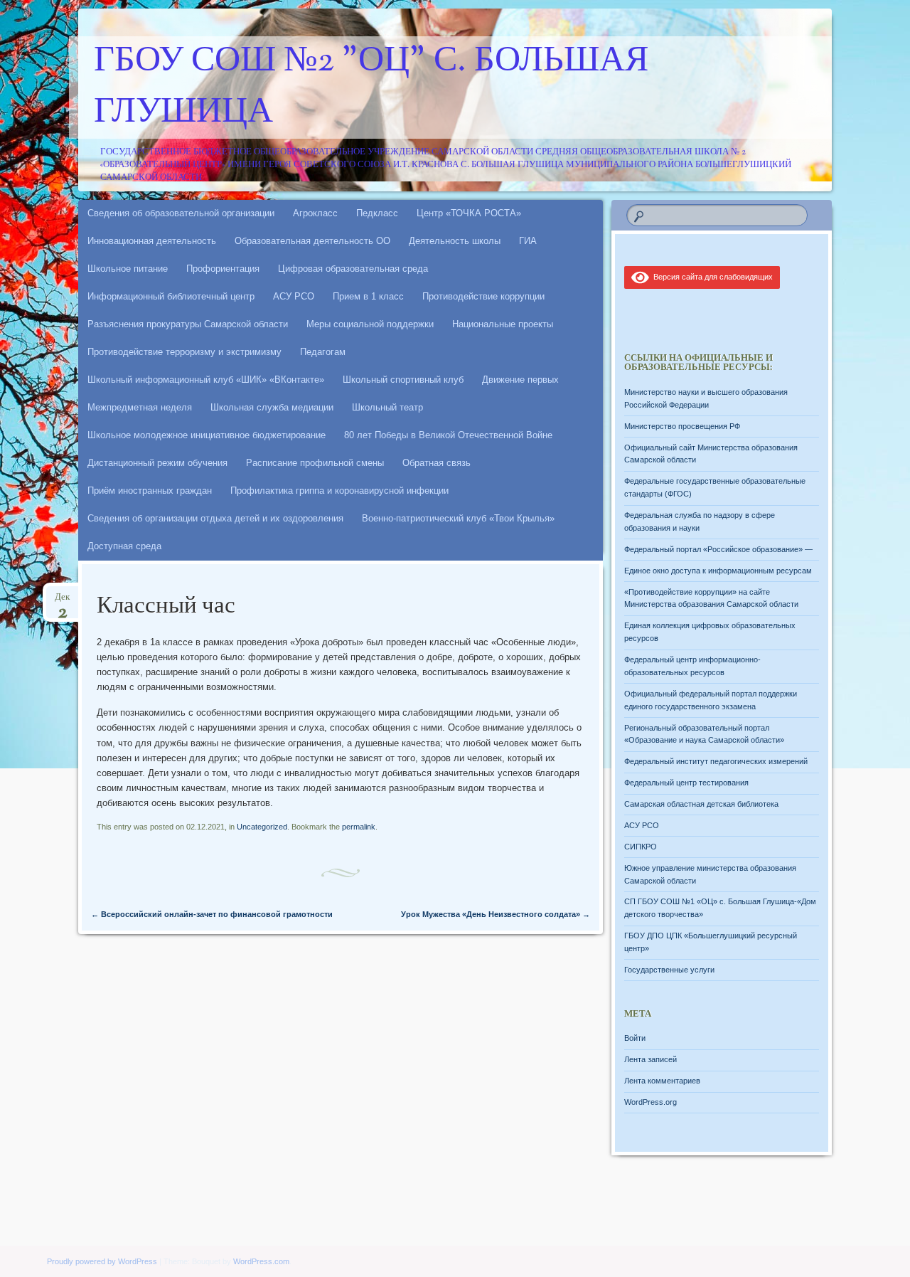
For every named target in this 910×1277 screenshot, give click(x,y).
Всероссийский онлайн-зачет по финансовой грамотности (212, 914)
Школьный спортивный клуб (403, 379)
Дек (62, 601)
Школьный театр (387, 407)
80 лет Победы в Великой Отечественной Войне (448, 435)
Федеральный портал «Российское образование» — (718, 549)
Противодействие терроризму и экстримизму (184, 351)
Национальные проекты (502, 324)
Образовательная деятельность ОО (312, 240)
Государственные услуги (669, 969)
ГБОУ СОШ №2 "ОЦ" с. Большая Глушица (371, 87)
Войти (635, 1038)
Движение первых (520, 379)
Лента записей (650, 1059)
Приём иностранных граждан (149, 490)
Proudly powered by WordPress (102, 1261)
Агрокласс (315, 213)
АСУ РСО (293, 296)
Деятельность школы (454, 240)
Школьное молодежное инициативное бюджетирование (206, 435)
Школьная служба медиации (271, 407)
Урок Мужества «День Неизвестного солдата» (495, 914)
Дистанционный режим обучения (157, 462)
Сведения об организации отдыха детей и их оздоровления (215, 518)
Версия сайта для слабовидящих (711, 276)
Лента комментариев (662, 1080)
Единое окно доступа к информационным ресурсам (718, 570)
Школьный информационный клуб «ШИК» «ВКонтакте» (205, 379)
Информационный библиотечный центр (171, 296)
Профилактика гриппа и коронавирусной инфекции (339, 490)
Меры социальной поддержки (370, 324)
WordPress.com (261, 1261)
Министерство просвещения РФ (682, 426)
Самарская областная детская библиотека (701, 804)
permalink (358, 826)
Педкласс (377, 213)
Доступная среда (124, 546)
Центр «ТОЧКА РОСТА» (469, 213)
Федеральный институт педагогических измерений (716, 761)
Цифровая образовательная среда (353, 268)
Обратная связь (436, 462)
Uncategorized (262, 826)
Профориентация (222, 268)
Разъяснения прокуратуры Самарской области (187, 324)
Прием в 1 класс (368, 296)
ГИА (528, 240)
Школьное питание (127, 268)
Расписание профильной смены (315, 462)
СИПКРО (640, 846)
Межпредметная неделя (139, 407)
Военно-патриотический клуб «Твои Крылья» (458, 518)
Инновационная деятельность (151, 240)
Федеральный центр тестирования (686, 782)
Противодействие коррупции (483, 296)
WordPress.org (650, 1102)
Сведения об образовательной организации (180, 213)
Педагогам (323, 351)
